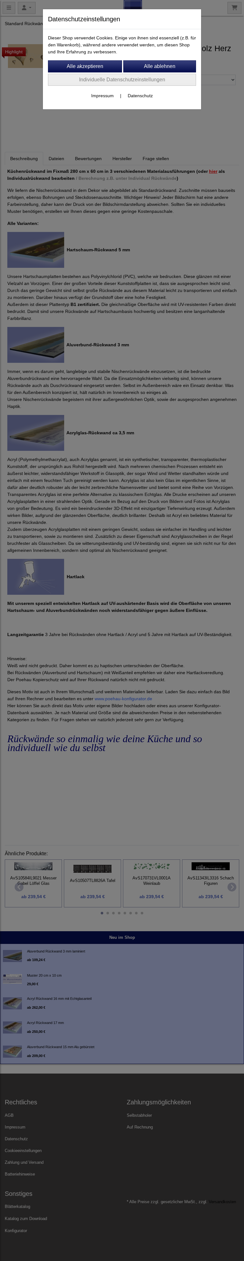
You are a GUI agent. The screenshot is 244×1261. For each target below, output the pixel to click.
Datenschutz (140, 95)
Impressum (102, 95)
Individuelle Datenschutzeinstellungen (122, 79)
